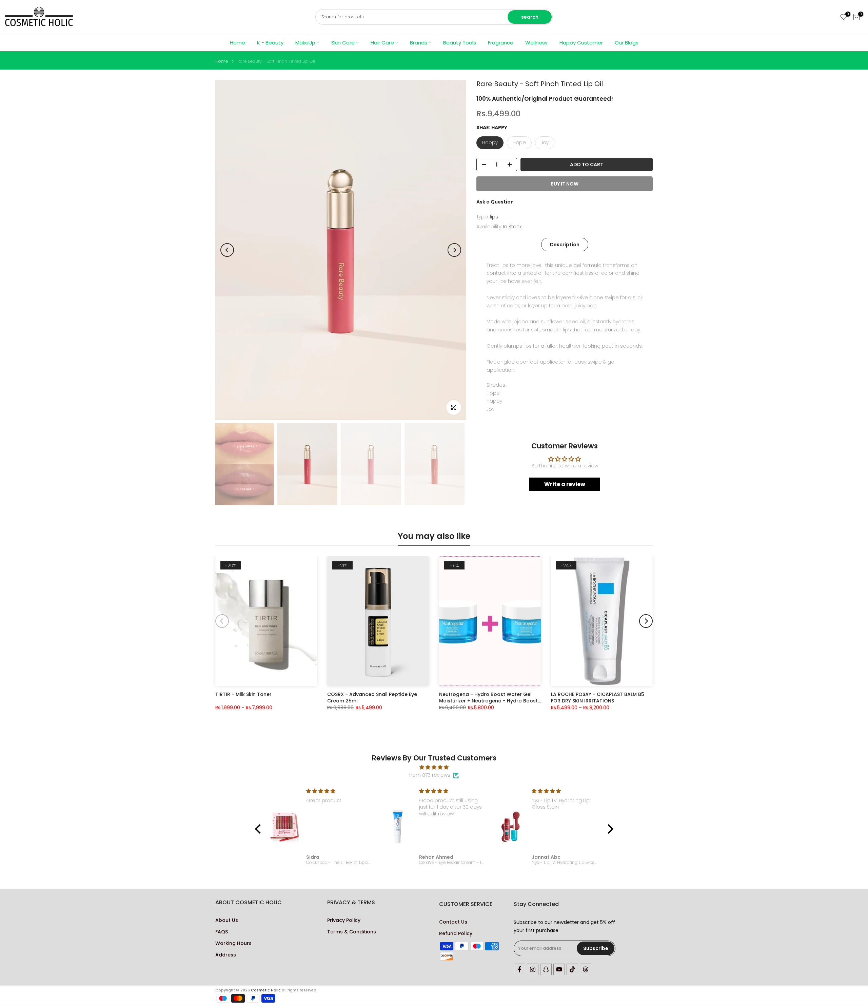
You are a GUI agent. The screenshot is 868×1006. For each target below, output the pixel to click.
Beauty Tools (459, 42)
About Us (226, 920)
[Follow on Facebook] (519, 969)
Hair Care (382, 42)
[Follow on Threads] (585, 969)
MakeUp (305, 42)
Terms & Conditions (351, 932)
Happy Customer (581, 42)
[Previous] (227, 250)
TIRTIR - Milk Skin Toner (243, 694)
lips (494, 216)
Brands (418, 42)
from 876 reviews (429, 775)
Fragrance (500, 42)
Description (564, 244)
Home (237, 42)
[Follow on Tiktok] (572, 969)
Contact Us (453, 922)
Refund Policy (455, 933)
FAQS (221, 932)
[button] (259, 829)
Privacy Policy (343, 920)
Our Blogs (626, 42)
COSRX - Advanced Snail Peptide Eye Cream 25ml (372, 697)
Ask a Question (495, 201)
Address (225, 955)
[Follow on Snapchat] (546, 969)
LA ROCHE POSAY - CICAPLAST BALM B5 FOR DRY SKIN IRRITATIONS (597, 697)
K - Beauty (270, 42)
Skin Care (343, 42)
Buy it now (564, 183)
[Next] (454, 250)
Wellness (536, 42)
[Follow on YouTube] (559, 969)
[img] (434, 767)
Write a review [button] (564, 484)
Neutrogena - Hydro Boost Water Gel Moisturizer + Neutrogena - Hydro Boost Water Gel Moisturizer (488, 697)
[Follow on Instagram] (532, 969)
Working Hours (233, 943)
